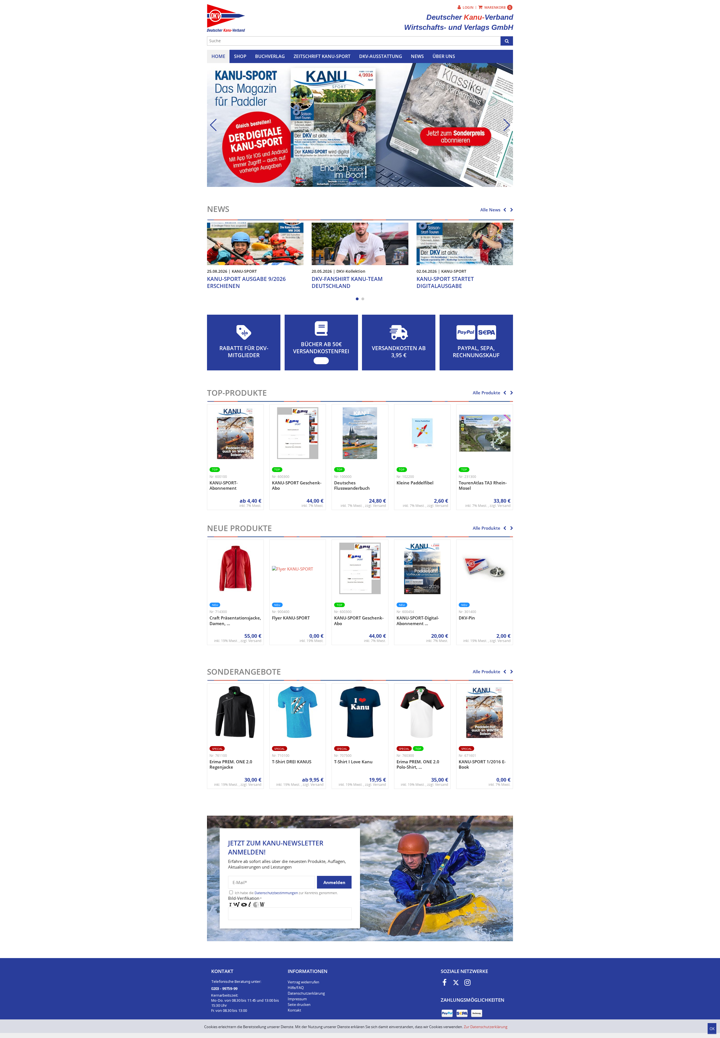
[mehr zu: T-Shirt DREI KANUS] (298, 712)
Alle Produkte (486, 392)
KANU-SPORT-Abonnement (224, 485)
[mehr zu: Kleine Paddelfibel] (422, 433)
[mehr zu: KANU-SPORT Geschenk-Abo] (298, 433)
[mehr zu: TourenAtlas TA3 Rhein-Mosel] (484, 433)
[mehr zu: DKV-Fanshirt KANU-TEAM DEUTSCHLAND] (360, 243)
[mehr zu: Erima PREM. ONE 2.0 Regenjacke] (235, 712)
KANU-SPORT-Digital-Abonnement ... (418, 620)
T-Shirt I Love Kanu (353, 761)
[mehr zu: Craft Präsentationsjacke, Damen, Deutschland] (235, 568)
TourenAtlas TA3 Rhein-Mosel (483, 485)
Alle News (490, 209)
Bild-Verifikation (245, 898)
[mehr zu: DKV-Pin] (484, 568)
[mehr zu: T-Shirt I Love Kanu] (360, 712)
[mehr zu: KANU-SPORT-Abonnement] (235, 433)
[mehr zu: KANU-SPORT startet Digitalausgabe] (465, 243)
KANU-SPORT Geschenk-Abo (296, 485)
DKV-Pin (467, 618)
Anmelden (334, 882)
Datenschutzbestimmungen (276, 893)
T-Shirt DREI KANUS (291, 761)
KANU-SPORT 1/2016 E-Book (482, 764)
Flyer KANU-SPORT (291, 618)
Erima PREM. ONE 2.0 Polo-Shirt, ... (418, 764)
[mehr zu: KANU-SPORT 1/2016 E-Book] (484, 712)
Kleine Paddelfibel (415, 483)
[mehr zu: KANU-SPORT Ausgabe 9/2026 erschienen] (255, 243)
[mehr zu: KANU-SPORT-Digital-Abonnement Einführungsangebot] (422, 568)
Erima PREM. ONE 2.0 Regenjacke (231, 764)
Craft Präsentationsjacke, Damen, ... (235, 620)
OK (712, 1028)
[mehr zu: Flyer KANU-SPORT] (292, 568)
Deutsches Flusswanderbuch (352, 485)
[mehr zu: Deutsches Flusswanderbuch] (360, 433)
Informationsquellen (273, 119)
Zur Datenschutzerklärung (485, 1026)
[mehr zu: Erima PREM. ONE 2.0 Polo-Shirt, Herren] (422, 712)
